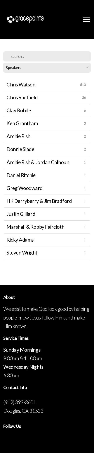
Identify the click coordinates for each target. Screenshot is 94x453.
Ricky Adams (20, 240)
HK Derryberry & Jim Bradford (39, 201)
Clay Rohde (19, 110)
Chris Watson (21, 84)
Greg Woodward (25, 188)
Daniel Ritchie (21, 175)
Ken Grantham (22, 123)
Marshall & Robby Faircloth (35, 227)
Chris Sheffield (22, 97)
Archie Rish (18, 136)
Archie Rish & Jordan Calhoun (38, 162)
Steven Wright (22, 252)
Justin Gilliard (21, 214)
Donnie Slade (20, 149)
